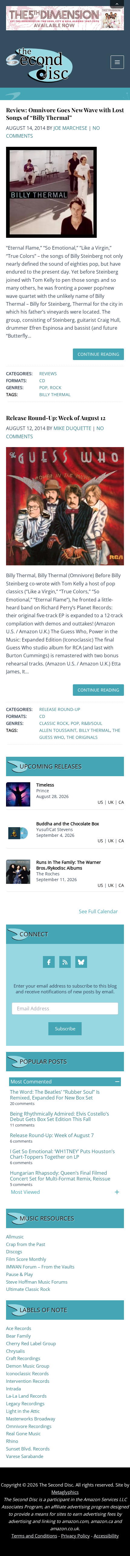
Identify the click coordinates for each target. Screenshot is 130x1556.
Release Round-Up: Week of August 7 (52, 1135)
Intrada (13, 1389)
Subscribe (65, 1029)
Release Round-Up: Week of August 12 (56, 418)
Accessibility (106, 1536)
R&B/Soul (91, 723)
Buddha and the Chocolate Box (67, 824)
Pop (43, 387)
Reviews (48, 373)
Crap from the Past (25, 1244)
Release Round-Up (59, 709)
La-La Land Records (26, 1396)
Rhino (12, 1441)
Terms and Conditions (34, 1536)
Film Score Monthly (26, 1259)
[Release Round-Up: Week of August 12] (65, 506)
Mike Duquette (72, 428)
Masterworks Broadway (30, 1419)
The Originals (82, 737)
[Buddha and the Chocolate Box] (18, 832)
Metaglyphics (65, 1492)
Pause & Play (19, 1274)
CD (42, 380)
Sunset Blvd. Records (28, 1449)
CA (121, 802)
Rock (55, 387)
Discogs (14, 1251)
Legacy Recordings (25, 1403)
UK (111, 802)
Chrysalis (15, 1351)
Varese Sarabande (24, 1456)
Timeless (45, 785)
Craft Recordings (23, 1358)
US (100, 802)
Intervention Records (27, 1381)
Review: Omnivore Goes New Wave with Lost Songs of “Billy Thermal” (65, 113)
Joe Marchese (70, 128)
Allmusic (15, 1237)
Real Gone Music (23, 1433)
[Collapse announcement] (117, 4)
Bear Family (18, 1336)
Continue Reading (98, 354)
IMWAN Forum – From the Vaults (40, 1267)
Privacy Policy (75, 1536)
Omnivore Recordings (28, 1426)
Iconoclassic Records (27, 1373)
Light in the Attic (23, 1411)
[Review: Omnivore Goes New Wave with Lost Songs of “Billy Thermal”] (51, 191)
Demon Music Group (27, 1366)
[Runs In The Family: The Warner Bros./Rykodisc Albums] (18, 871)
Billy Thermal (54, 394)
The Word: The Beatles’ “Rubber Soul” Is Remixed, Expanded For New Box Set (55, 1095)
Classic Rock (53, 723)
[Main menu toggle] (117, 62)
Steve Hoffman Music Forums (36, 1282)
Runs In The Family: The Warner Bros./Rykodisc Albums (68, 865)
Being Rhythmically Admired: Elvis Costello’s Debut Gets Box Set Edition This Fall (59, 1116)
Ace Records (18, 1328)
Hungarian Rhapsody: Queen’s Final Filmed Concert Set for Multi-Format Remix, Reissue (60, 1176)
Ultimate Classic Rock (28, 1289)
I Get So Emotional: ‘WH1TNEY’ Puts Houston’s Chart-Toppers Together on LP (62, 1154)
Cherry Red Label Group (31, 1343)
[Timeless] (18, 794)
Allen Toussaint (57, 730)
